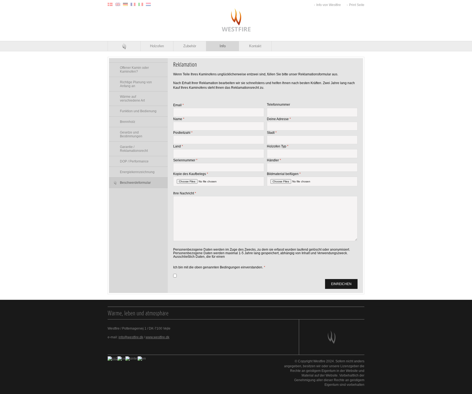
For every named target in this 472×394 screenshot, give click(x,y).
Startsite (124, 46)
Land (178, 146)
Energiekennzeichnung (137, 172)
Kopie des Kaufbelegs (190, 173)
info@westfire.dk (131, 337)
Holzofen (157, 46)
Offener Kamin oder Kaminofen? (134, 69)
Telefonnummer (278, 104)
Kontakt (255, 46)
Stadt (272, 132)
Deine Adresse (279, 118)
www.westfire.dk (157, 337)
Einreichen (341, 284)
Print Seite (356, 5)
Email (178, 104)
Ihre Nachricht (184, 193)
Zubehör (189, 46)
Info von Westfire (328, 5)
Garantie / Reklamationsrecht (134, 149)
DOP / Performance (134, 161)
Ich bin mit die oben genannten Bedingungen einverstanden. (219, 267)
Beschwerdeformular (135, 183)
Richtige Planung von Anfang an (136, 84)
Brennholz (127, 122)
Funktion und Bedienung (138, 111)
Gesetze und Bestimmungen (131, 134)
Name (178, 118)
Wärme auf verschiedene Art (132, 98)
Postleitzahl (183, 132)
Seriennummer (185, 160)
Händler (274, 160)
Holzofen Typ (277, 146)
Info (223, 46)
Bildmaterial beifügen (284, 173)
